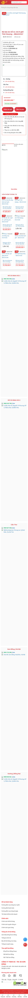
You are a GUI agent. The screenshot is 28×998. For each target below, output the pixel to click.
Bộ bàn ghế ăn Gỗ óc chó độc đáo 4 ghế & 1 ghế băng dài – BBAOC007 (7, 225)
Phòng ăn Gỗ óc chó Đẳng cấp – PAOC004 (7, 243)
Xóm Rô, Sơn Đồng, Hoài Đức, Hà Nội (14, 654)
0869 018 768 (7, 403)
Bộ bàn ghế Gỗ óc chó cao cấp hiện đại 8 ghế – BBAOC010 (20, 243)
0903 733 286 (7, 652)
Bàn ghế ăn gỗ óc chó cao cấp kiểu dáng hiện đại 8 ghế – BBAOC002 (7, 207)
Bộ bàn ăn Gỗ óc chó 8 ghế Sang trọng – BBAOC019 (20, 261)
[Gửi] (25, 2)
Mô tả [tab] (3, 145)
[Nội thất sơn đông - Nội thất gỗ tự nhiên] (5, 2)
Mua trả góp (20, 109)
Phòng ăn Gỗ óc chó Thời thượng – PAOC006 (20, 225)
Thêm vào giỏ (8, 109)
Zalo (13, 279)
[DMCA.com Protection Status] (19, 983)
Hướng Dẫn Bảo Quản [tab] (18, 145)
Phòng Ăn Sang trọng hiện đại (9, 7)
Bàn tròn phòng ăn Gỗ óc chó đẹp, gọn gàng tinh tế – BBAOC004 (7, 261)
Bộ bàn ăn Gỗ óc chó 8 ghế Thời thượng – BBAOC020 (20, 207)
